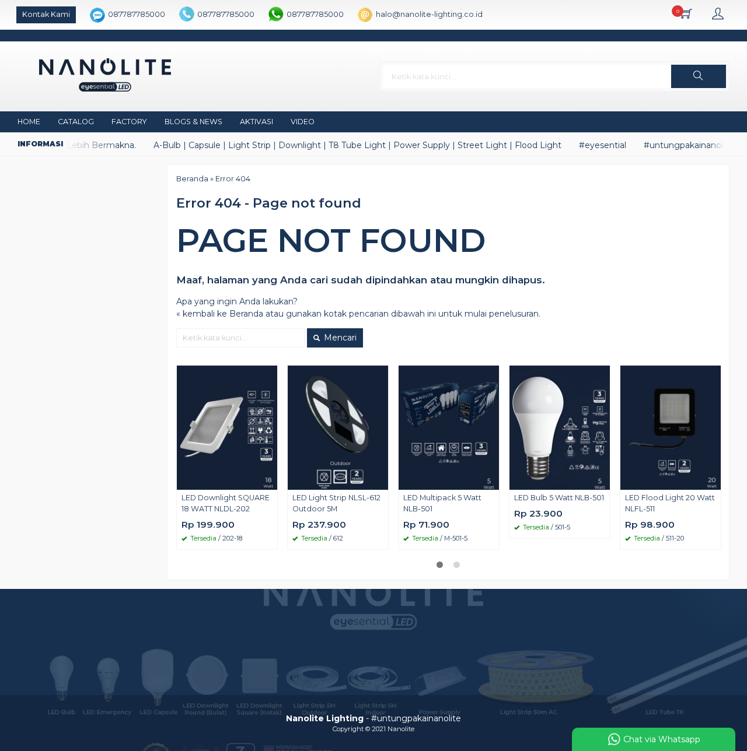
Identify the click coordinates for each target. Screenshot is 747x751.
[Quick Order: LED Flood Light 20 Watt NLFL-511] (714, 480)
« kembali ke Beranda (219, 313)
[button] (698, 76)
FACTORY (129, 121)
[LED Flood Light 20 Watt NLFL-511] (670, 427)
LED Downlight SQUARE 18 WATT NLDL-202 (225, 503)
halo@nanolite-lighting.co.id (429, 14)
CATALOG (76, 121)
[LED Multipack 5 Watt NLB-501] (449, 427)
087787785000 (136, 14)
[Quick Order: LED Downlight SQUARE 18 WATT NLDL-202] (270, 480)
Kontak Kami (46, 14)
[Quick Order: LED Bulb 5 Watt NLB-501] (603, 480)
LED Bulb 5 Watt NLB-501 (559, 497)
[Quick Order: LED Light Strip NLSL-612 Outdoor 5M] (381, 480)
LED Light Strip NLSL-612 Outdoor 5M (336, 503)
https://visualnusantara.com (319, 635)
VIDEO (303, 121)
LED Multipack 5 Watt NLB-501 (442, 503)
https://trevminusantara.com (322, 648)
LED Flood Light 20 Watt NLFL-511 (670, 503)
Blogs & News (193, 121)
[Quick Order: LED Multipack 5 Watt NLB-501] (492, 480)
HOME (29, 121)
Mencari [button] (339, 337)
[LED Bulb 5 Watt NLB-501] (559, 427)
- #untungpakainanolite (373, 718)
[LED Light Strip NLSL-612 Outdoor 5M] (338, 427)
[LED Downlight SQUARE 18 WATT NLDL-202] (227, 427)
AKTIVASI (256, 121)
